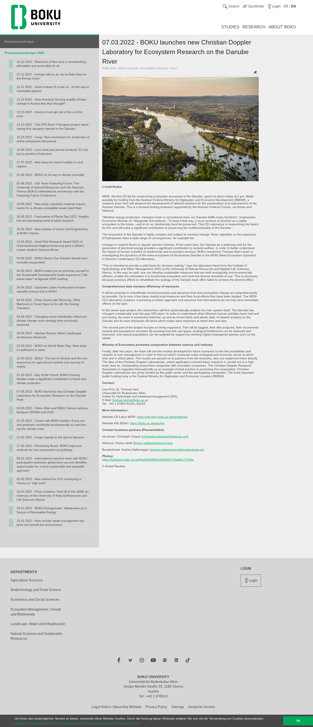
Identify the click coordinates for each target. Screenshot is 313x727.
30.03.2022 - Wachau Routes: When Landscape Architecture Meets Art (49, 335)
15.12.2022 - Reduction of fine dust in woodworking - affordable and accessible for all (52, 63)
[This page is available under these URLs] (255, 72)
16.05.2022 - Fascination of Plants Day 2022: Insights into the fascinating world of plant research (53, 218)
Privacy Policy (156, 707)
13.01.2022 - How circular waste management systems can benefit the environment (51, 522)
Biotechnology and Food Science (36, 590)
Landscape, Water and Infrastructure (38, 624)
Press (174, 68)
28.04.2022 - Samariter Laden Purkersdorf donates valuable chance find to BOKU (51, 289)
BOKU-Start (109, 68)
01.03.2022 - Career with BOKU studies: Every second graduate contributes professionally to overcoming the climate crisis (52, 424)
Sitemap (177, 707)
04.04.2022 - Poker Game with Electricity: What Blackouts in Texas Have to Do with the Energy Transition (48, 304)
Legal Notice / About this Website (116, 707)
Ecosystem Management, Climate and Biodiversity (36, 612)
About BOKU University (154, 68)
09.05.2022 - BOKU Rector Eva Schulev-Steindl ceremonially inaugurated (52, 260)
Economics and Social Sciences (35, 599)
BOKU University (128, 68)
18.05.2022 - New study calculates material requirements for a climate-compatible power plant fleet (51, 206)
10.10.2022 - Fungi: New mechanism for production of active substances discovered (53, 139)
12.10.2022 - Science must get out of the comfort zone (50, 114)
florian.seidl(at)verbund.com (153, 443)
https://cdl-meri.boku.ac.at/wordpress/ (162, 417)
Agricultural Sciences (27, 580)
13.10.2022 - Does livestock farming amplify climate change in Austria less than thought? (51, 101)
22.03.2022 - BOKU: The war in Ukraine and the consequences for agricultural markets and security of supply (52, 362)
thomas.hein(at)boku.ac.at (130, 400)
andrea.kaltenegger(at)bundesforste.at (177, 449)
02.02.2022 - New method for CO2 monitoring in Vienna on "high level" (49, 481)
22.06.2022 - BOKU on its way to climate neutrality (50, 174)
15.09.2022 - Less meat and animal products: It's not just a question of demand (52, 151)
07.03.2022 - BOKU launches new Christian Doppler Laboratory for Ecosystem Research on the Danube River (52, 395)
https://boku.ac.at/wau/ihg (147, 423)
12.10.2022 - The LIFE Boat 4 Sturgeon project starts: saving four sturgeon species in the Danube (53, 126)
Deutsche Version (201, 707)
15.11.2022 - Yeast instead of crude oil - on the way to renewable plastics (53, 89)
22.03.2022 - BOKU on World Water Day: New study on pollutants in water (52, 347)
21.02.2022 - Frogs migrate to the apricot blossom (50, 437)
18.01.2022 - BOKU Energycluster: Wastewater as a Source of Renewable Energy (51, 510)
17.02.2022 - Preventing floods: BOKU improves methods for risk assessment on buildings (49, 448)
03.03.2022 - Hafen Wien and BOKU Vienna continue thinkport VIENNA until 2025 (52, 410)
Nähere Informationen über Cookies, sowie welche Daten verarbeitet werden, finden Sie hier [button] (76, 723)
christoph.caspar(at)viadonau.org (165, 436)
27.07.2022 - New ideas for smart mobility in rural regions (50, 164)
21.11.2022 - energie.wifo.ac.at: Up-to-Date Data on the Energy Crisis (51, 76)
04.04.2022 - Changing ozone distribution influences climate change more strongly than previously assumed (52, 320)
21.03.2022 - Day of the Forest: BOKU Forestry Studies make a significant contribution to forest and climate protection (51, 379)
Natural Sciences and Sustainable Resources (36, 636)
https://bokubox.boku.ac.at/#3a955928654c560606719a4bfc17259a (148, 459)
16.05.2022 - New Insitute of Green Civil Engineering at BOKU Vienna (52, 231)
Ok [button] (298, 720)
